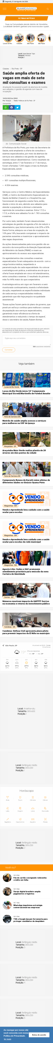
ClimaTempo (46, 647)
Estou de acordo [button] (39, 1035)
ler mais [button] (7, 1039)
